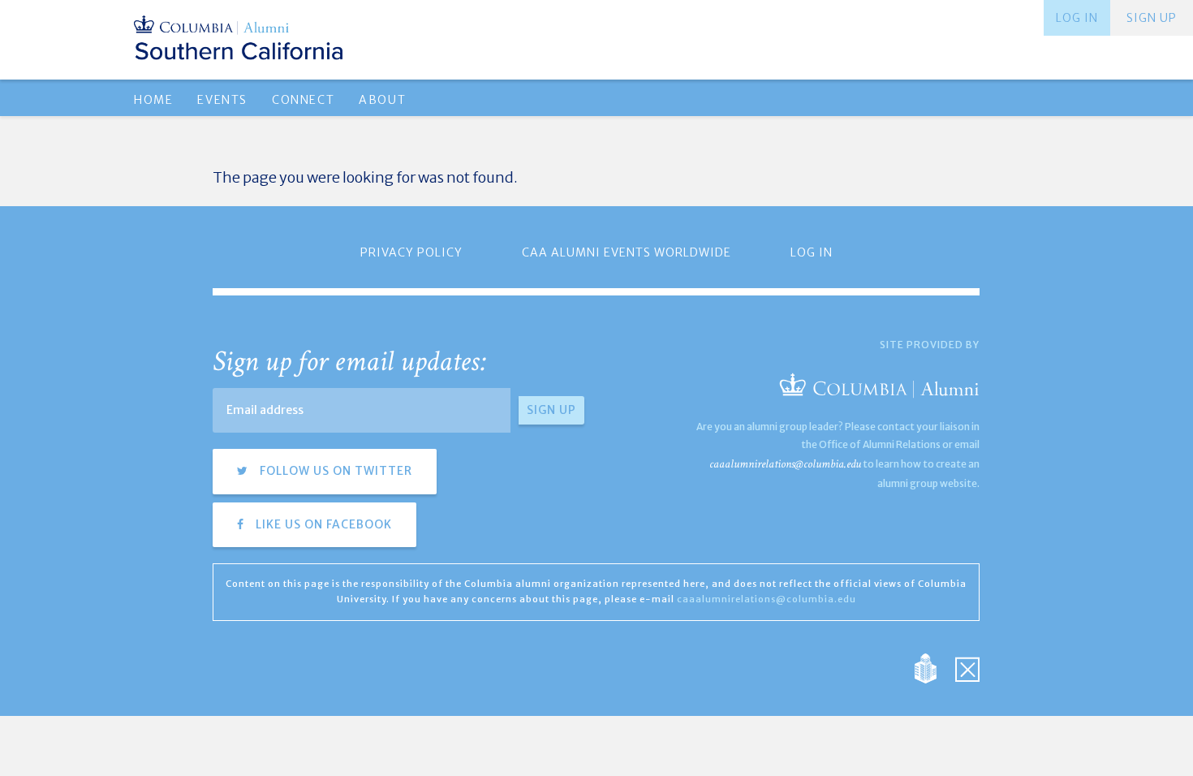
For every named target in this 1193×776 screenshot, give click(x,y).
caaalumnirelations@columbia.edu (785, 464)
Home (153, 100)
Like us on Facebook (322, 524)
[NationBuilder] (934, 667)
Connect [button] (303, 100)
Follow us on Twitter (334, 470)
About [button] (382, 100)
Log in (1077, 18)
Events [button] (222, 100)
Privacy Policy (411, 252)
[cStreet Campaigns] (967, 667)
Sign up (1151, 18)
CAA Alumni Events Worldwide (626, 252)
